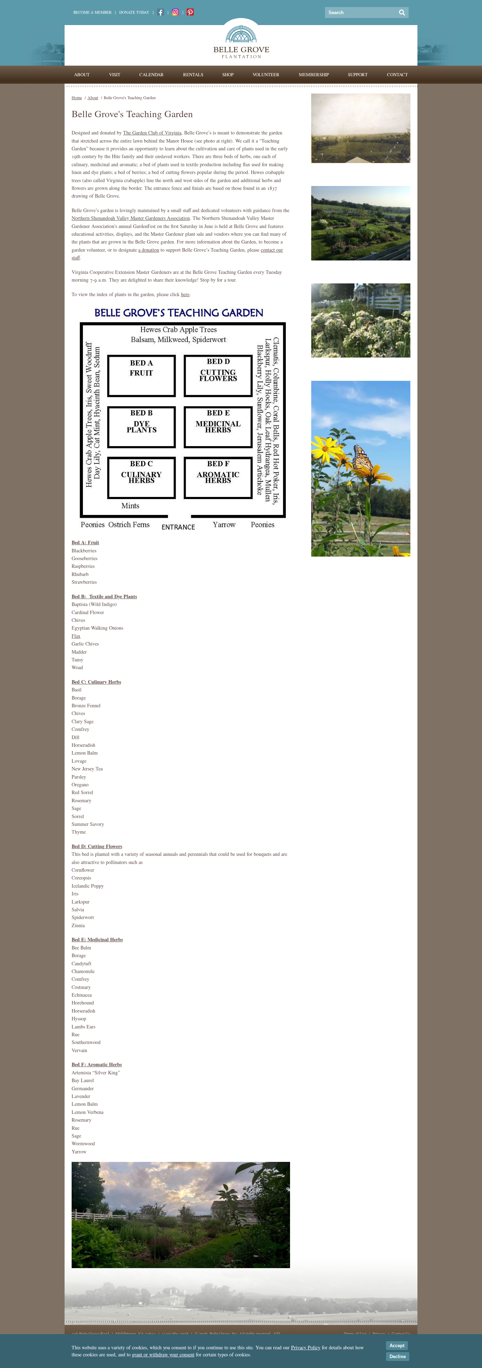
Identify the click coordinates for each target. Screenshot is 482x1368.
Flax (76, 635)
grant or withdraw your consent (163, 1354)
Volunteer (266, 74)
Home (77, 97)
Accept (397, 1345)
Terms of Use (355, 1333)
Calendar (151, 74)
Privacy (379, 1333)
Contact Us (401, 1333)
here (185, 294)
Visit (114, 74)
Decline (398, 1356)
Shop (228, 74)
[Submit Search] (402, 12)
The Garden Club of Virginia (152, 132)
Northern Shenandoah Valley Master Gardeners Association (131, 218)
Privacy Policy (305, 1347)
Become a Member (92, 12)
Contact (397, 74)
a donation (148, 249)
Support (358, 74)
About (82, 74)
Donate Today (134, 12)
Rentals (193, 74)
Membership (314, 74)
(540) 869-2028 (175, 1333)
